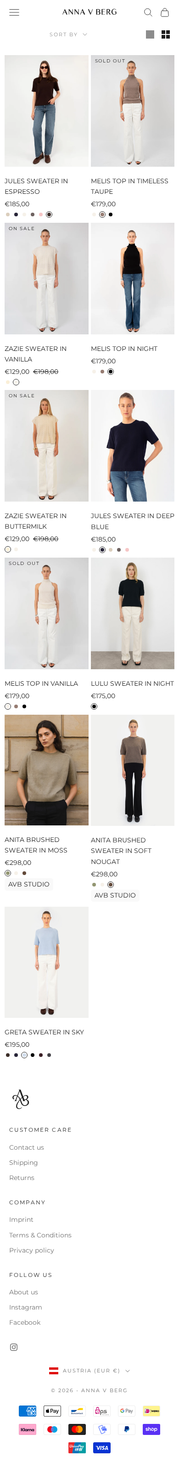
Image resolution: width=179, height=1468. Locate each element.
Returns (21, 1178)
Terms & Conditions (40, 1235)
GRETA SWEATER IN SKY (44, 1032)
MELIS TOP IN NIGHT (124, 348)
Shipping (23, 1162)
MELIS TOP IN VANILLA (41, 683)
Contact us (26, 1147)
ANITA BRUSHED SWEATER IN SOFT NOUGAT (121, 850)
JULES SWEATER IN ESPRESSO (36, 186)
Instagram (25, 1307)
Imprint (21, 1219)
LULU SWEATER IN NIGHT (132, 683)
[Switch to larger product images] (150, 34)
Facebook (24, 1322)
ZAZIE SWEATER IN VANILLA (36, 353)
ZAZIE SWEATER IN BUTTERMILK (36, 521)
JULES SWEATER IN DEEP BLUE (132, 521)
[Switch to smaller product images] (166, 34)
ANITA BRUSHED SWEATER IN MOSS (36, 845)
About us (23, 1292)
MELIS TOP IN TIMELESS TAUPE (129, 186)
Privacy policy (31, 1250)
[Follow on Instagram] (13, 1347)
